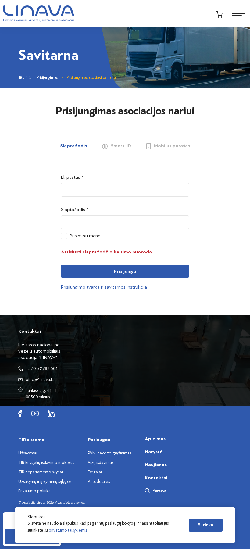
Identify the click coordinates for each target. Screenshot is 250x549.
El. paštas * (72, 177)
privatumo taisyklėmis (68, 530)
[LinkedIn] (51, 413)
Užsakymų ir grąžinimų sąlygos (44, 481)
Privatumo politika (34, 491)
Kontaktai (156, 477)
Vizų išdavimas (100, 462)
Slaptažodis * (74, 209)
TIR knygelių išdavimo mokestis (46, 462)
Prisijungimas (47, 77)
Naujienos (156, 464)
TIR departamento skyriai (40, 472)
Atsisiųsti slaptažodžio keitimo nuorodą (106, 252)
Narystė (153, 451)
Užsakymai (27, 453)
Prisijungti (125, 271)
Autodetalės (99, 481)
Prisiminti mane (85, 236)
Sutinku (205, 524)
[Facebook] (20, 413)
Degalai (95, 472)
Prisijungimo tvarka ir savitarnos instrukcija (104, 287)
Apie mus (155, 438)
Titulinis (24, 77)
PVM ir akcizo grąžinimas (109, 453)
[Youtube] (35, 413)
